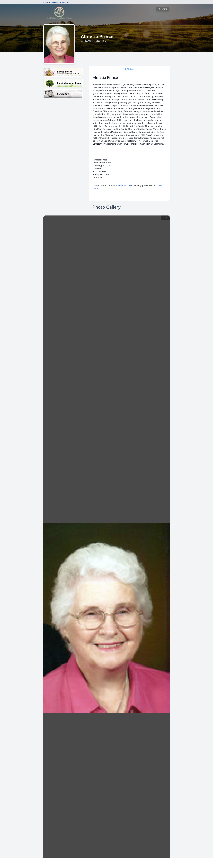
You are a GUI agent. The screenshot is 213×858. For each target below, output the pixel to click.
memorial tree (124, 185)
